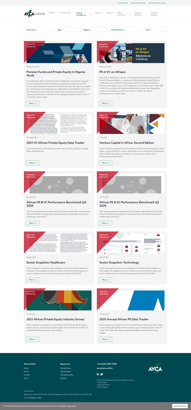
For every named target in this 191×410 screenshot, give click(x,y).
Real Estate (31, 30)
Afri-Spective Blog (66, 375)
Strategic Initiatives (138, 14)
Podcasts (63, 378)
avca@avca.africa (105, 368)
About (26, 368)
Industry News (65, 371)
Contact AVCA (123, 3)
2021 (148, 30)
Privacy (26, 371)
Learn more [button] (71, 406)
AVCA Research (117, 30)
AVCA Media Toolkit (138, 3)
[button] (52, 13)
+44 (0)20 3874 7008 (107, 364)
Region (86, 30)
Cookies (27, 375)
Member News (65, 368)
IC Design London (35, 398)
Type (60, 30)
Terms (26, 378)
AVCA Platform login (158, 3)
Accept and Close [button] (180, 406)
